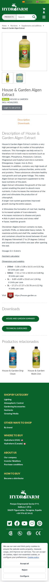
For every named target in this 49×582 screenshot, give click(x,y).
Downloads (24, 123)
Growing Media (11, 414)
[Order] (44, 9)
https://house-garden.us (25, 295)
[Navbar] (44, 17)
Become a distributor (14, 478)
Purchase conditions (13, 465)
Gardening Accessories (14, 407)
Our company (10, 457)
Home (4, 26)
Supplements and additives (32, 26)
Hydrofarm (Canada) (13, 444)
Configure (24, 576)
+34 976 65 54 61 (24, 513)
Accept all (24, 563)
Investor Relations (12, 461)
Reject (24, 570)
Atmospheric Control (14, 403)
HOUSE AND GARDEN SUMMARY (20, 319)
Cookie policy (33, 557)
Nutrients (14, 26)
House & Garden (19, 99)
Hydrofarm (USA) (12, 440)
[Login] (44, 12)
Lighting (7, 400)
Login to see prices (12, 108)
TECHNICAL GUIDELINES (16, 328)
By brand (8, 427)
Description (24, 120)
